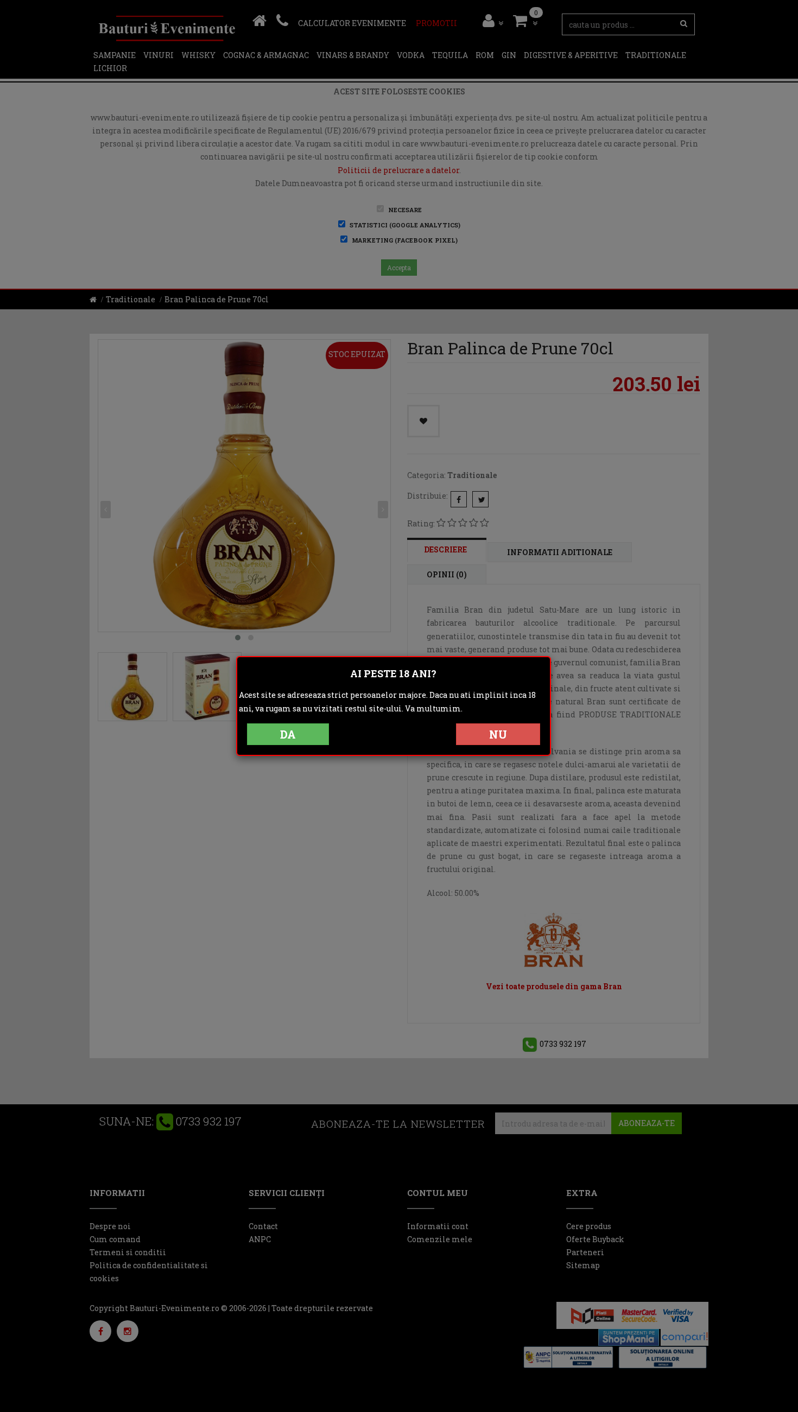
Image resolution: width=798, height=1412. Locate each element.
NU (498, 734)
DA (288, 734)
